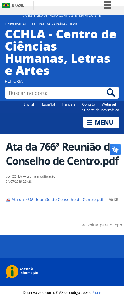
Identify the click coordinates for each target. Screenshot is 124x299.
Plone (96, 292)
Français (68, 104)
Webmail (109, 104)
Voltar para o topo (104, 225)
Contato (88, 104)
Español (48, 104)
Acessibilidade (35, 16)
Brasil (18, 5)
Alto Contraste (63, 16)
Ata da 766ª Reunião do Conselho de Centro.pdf (57, 199)
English (29, 104)
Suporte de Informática (100, 110)
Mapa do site (90, 16)
